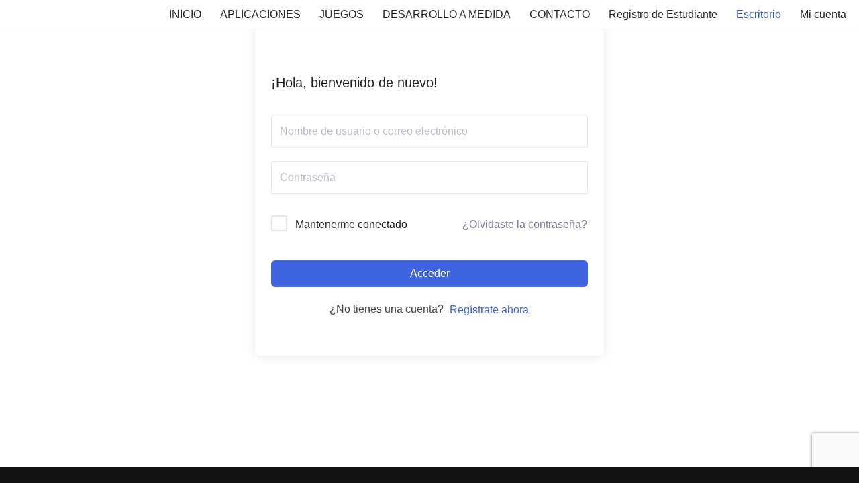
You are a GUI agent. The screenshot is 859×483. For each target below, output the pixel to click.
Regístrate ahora (489, 309)
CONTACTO (559, 14)
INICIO (185, 14)
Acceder (430, 273)
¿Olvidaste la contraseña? (524, 224)
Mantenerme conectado (351, 224)
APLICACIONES (260, 14)
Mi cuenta (823, 14)
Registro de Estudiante (663, 14)
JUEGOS (341, 14)
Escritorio (758, 14)
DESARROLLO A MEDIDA (447, 14)
